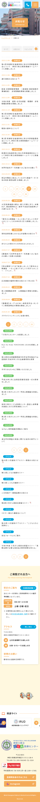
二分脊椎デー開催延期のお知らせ (15, 493)
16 (23, 188)
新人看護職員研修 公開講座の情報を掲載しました (20, 292)
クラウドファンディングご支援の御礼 (16, 315)
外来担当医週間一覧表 (20, 614)
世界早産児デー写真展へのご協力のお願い (18, 168)
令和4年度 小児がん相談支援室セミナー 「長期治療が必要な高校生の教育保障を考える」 (20, 546)
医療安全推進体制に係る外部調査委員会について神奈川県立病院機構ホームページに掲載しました (20, 155)
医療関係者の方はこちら (17, 777)
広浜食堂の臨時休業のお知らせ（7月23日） (18, 281)
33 (32, 324)
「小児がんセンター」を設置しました (15, 334)
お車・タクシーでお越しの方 (19, 645)
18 (35, 188)
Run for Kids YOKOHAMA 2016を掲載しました (20, 346)
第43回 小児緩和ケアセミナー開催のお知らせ (20, 460)
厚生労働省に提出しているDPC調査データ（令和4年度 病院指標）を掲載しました (20, 179)
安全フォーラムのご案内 (11, 535)
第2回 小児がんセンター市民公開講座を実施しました (20, 417)
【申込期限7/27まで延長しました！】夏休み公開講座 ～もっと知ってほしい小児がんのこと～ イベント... (20, 268)
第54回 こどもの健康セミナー (13, 483)
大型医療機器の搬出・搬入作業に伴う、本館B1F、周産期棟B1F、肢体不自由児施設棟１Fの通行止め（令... (20, 206)
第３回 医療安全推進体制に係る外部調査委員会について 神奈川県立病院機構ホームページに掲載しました (20, 116)
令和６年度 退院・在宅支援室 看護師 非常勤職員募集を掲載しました (20, 102)
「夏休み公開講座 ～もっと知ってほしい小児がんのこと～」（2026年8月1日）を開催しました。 (20, 220)
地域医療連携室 (28, 588)
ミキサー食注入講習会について (14, 513)
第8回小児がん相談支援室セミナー (15, 503)
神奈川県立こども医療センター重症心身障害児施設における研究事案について (20, 405)
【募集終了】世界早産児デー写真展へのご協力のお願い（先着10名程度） (20, 255)
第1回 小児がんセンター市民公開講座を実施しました (20, 393)
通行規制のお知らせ (9, 79)
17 (29, 188)
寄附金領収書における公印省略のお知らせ (18, 233)
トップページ (6, 38)
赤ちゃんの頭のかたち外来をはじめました (18, 244)
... (11, 188)
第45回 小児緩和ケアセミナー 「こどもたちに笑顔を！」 (20, 524)
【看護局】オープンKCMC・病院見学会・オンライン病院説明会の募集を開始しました (20, 304)
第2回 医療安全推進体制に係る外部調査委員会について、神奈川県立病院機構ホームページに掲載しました (20, 140)
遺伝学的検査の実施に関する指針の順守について (20, 440)
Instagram (15, 783)
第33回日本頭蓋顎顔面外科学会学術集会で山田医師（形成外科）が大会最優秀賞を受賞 (20, 358)
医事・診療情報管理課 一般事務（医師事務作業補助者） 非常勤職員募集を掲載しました (20, 90)
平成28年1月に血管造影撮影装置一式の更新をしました (20, 380)
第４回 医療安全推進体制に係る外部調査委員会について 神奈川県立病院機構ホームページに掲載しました (20, 66)
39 (26, 194)
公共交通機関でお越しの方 (19, 640)
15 (17, 188)
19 (14, 194)
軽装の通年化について (10, 128)
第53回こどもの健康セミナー (13, 472)
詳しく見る (28, 627)
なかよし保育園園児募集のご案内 (15, 429)
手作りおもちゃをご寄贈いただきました (17, 369)
